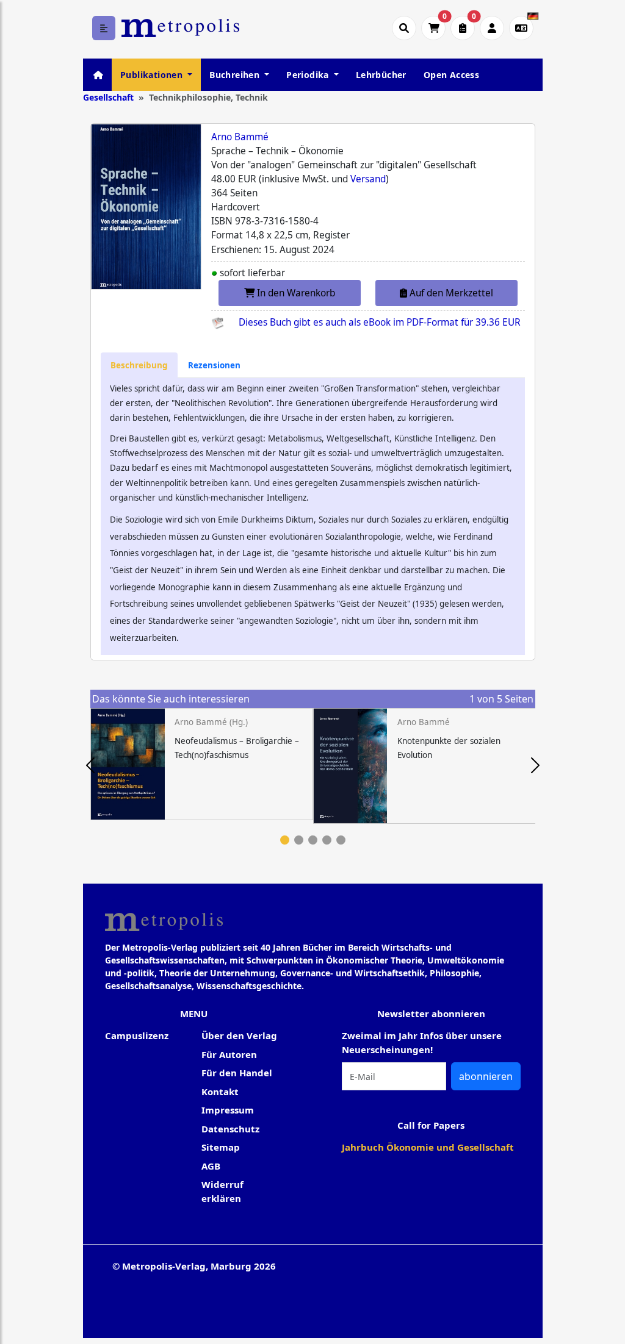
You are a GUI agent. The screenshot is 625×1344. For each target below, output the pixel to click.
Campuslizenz (136, 1035)
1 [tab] (284, 840)
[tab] (139, 364)
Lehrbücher (381, 74)
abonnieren (486, 1076)
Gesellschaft (108, 97)
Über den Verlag (239, 1035)
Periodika (308, 74)
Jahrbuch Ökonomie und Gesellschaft (428, 1147)
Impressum (227, 1110)
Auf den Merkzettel (450, 293)
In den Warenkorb (295, 293)
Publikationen (153, 74)
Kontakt (220, 1091)
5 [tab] (340, 840)
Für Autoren (229, 1054)
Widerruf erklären (222, 1191)
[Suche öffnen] (404, 28)
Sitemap (220, 1147)
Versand (368, 179)
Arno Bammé (240, 136)
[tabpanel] (201, 764)
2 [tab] (298, 840)
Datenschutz (230, 1129)
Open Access (451, 74)
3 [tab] (312, 840)
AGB (210, 1166)
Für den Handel (236, 1073)
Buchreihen (235, 74)
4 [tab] (326, 840)
